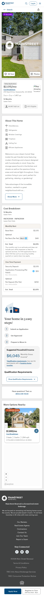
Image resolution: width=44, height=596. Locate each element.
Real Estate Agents (22, 525)
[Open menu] (40, 3)
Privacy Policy (21, 567)
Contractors (22, 529)
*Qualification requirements (17, 361)
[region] (22, 465)
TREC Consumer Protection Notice (22, 576)
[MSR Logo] (22, 498)
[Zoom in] (6, 474)
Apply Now (12, 591)
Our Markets (22, 522)
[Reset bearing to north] (6, 480)
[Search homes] (26, 3)
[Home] (8, 3)
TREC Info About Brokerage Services (21, 572)
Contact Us (22, 532)
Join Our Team (22, 536)
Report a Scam (22, 539)
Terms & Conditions (21, 563)
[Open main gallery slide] (22, 45)
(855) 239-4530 (22, 394)
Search (9, 10)
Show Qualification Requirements (20, 379)
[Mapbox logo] (9, 484)
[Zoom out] (6, 477)
